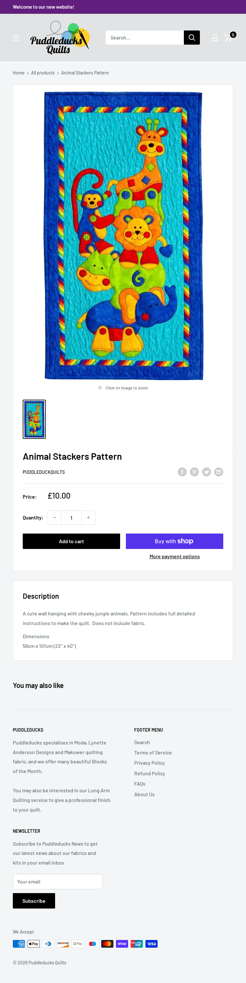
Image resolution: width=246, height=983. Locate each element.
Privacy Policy (149, 763)
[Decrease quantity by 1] (54, 517)
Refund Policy (149, 773)
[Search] (192, 37)
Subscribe (33, 901)
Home (19, 72)
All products (43, 72)
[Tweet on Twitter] (206, 471)
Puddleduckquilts (44, 472)
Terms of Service (153, 752)
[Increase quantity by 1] (88, 517)
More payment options (175, 556)
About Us (144, 794)
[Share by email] (218, 471)
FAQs (139, 783)
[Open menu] (16, 37)
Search (142, 742)
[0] (228, 37)
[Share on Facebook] (182, 471)
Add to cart (71, 541)
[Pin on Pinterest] (194, 471)
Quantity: (33, 517)
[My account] (215, 37)
